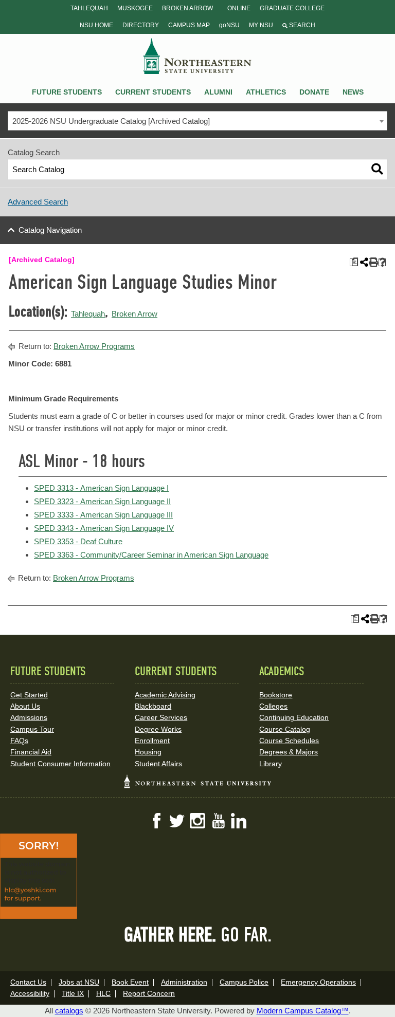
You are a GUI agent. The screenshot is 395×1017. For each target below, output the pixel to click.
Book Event (130, 982)
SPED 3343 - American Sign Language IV (104, 528)
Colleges (273, 706)
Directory (140, 25)
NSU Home (96, 25)
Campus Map (189, 25)
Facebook (156, 820)
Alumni (218, 92)
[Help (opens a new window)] (382, 262)
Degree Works (158, 729)
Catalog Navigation (50, 230)
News (353, 92)
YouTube (218, 820)
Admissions (28, 717)
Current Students (153, 92)
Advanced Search (38, 201)
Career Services (161, 717)
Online (238, 8)
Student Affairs (158, 764)
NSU (197, 56)
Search (301, 25)
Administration (184, 982)
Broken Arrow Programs (94, 346)
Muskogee (135, 8)
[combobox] (197, 121)
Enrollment (152, 740)
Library (270, 764)
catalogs (69, 1010)
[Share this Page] (363, 262)
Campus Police (244, 982)
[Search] (377, 169)
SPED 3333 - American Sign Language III (103, 514)
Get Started (29, 695)
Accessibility (29, 993)
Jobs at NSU (79, 982)
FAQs (19, 740)
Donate (314, 92)
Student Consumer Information (60, 764)
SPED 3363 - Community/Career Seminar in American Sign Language (151, 554)
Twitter (177, 820)
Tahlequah (89, 8)
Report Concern (149, 993)
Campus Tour (32, 729)
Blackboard (153, 706)
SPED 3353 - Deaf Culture (78, 541)
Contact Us (28, 982)
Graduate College (292, 8)
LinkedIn (238, 820)
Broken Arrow (187, 8)
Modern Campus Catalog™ (303, 1010)
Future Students (67, 92)
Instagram (197, 820)
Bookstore (275, 695)
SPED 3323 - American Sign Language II (102, 501)
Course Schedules (289, 740)
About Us (25, 706)
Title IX (73, 993)
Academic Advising (165, 695)
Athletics (266, 92)
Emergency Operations (318, 982)
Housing (148, 752)
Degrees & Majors (288, 752)
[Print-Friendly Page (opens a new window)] (372, 262)
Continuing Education (294, 717)
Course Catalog (284, 729)
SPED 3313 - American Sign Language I (101, 488)
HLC (103, 993)
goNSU (229, 25)
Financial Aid (30, 752)
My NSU (261, 25)
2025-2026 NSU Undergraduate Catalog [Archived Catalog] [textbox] (111, 121)
